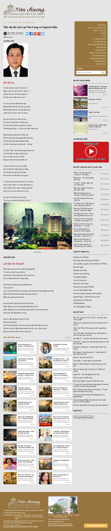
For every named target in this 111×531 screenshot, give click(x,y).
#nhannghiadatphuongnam (83, 417)
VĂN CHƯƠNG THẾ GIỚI (97, 53)
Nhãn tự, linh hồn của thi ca (83, 357)
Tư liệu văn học (100, 61)
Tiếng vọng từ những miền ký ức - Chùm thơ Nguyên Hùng (25, 417)
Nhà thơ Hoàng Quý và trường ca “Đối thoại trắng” (26, 345)
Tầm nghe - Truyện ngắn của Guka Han (87, 361)
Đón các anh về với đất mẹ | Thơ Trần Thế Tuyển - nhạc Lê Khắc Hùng (61, 417)
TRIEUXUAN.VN (78, 303)
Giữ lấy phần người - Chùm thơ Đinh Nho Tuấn (26, 432)
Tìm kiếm (79, 68)
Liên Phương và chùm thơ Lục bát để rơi (25, 359)
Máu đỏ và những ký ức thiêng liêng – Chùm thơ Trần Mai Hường (60, 388)
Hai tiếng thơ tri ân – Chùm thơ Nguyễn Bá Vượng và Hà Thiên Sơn (61, 360)
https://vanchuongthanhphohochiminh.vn (60, 525)
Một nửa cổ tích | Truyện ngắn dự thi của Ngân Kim (97, 125)
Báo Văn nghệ (78, 267)
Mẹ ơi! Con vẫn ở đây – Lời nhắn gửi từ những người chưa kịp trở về (26, 475)
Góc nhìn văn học (99, 55)
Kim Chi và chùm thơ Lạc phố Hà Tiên (61, 475)
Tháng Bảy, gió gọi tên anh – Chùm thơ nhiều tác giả (61, 403)
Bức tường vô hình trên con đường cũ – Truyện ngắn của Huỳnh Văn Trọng (90, 390)
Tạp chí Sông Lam (80, 280)
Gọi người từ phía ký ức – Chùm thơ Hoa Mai (25, 403)
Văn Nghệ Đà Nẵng (80, 277)
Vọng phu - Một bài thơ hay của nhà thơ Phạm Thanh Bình (61, 432)
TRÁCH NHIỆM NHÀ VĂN (98, 58)
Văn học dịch (101, 64)
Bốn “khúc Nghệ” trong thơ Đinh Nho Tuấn (88, 381)
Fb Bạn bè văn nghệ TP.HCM (83, 287)
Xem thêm (68, 337)
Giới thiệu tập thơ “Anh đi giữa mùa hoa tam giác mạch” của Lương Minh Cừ (98, 87)
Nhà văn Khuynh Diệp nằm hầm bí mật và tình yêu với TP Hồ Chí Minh (89, 401)
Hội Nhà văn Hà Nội (80, 270)
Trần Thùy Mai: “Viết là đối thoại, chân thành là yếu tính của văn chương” (89, 334)
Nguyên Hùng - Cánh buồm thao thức (86, 297)
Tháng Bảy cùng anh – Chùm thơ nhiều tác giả (25, 388)
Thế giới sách (100, 50)
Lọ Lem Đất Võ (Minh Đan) (82, 290)
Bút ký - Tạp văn (99, 30)
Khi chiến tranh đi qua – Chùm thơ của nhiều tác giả (26, 446)
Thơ (4, 22)
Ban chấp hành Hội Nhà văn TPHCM (86, 260)
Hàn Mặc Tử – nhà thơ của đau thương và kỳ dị (90, 338)
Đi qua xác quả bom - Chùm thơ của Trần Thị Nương (26, 461)
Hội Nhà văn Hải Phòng (81, 274)
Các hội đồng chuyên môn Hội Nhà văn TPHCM (90, 264)
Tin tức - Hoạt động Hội (96, 28)
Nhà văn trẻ (101, 47)
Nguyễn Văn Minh (94, 112)
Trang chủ (102, 25)
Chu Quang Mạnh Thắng (82, 307)
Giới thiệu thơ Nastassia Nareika (60, 345)
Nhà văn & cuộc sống (80, 284)
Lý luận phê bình (99, 39)
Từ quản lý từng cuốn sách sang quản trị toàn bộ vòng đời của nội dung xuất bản (91, 385)
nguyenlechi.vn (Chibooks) (82, 300)
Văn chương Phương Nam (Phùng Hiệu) (87, 293)
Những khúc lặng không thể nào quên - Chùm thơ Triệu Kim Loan (26, 374)
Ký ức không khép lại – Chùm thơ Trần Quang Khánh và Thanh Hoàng (60, 374)
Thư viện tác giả (99, 42)
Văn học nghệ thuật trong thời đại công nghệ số (90, 405)
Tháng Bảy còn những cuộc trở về (61, 461)
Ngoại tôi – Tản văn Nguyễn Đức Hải (86, 374)
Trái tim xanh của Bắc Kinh (82, 378)
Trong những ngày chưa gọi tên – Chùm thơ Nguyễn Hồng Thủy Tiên (61, 446)
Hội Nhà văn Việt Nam (81, 257)
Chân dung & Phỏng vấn (96, 44)
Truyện (103, 33)
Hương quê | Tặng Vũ (95, 99)
